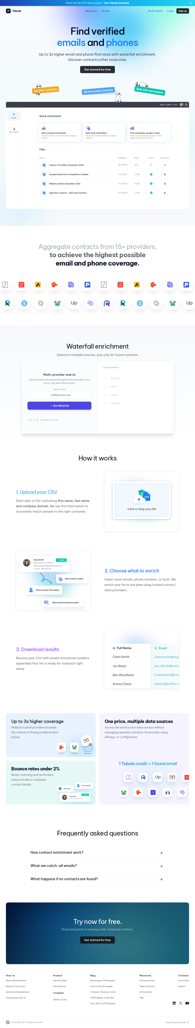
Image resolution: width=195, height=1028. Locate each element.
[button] (97, 853)
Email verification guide (101, 986)
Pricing (106, 10)
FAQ (142, 997)
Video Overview (147, 986)
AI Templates (146, 992)
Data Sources (59, 986)
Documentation (147, 980)
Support (182, 986)
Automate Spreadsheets (18, 992)
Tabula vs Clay (60, 999)
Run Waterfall (61, 405)
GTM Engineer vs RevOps (102, 997)
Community (183, 980)
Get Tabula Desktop (116, 2)
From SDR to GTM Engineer (103, 1003)
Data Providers (60, 980)
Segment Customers (16, 986)
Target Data (59, 390)
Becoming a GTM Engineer (102, 980)
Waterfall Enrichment (16, 980)
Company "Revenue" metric (103, 992)
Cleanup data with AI (16, 997)
